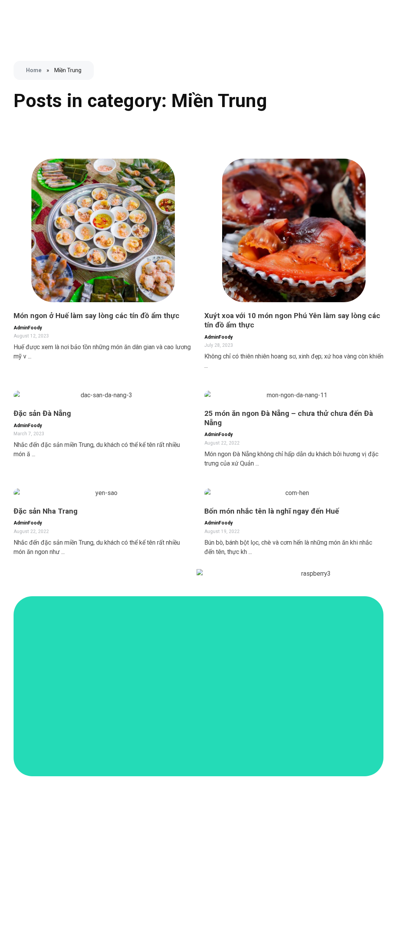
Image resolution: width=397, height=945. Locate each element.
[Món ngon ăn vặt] (29, 23)
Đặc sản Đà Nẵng (42, 413)
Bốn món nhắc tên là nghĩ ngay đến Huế (271, 511)
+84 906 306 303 (322, 846)
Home (33, 70)
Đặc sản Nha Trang (46, 511)
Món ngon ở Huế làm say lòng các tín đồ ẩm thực (97, 315)
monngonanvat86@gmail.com (338, 863)
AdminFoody (28, 328)
